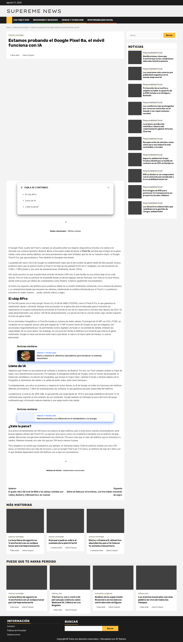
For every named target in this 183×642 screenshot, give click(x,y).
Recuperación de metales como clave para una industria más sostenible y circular (158, 144)
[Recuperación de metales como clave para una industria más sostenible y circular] (135, 143)
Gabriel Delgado (28, 55)
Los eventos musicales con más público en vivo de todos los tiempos (155, 600)
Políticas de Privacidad (16, 630)
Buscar (71, 621)
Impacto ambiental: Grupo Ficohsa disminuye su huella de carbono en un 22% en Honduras (158, 160)
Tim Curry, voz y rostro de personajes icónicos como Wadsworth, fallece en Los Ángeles (66, 601)
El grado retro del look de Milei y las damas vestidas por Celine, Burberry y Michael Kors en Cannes (36, 491)
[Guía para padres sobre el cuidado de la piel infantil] (65, 521)
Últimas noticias (74, 231)
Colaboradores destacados (74, 470)
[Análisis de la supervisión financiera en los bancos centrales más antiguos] (113, 578)
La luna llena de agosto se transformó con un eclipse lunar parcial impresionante (24, 543)
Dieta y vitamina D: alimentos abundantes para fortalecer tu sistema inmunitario (105, 543)
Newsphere (106, 639)
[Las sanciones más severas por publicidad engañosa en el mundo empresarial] (135, 73)
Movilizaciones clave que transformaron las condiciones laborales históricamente (158, 58)
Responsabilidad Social (100, 20)
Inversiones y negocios (45, 20)
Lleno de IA (30, 200)
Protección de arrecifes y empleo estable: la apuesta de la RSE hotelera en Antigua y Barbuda (157, 92)
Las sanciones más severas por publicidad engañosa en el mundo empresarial (158, 74)
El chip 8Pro (31, 194)
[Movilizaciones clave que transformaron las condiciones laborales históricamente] (135, 57)
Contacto (11, 626)
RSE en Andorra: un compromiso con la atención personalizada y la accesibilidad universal (158, 177)
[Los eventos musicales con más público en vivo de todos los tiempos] (156, 578)
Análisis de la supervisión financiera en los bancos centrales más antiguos (109, 600)
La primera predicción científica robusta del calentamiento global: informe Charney (158, 128)
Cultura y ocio (21, 20)
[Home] (9, 20)
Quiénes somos (13, 635)
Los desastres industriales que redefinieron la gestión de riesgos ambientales (158, 209)
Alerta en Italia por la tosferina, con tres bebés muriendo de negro (94, 491)
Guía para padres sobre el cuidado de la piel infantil (63, 541)
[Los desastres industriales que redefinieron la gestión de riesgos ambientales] (135, 208)
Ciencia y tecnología (73, 20)
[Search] (174, 20)
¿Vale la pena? (32, 206)
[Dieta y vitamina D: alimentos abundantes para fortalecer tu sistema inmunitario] (105, 521)
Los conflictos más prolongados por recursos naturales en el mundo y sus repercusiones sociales (158, 110)
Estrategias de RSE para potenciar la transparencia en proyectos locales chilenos (157, 193)
